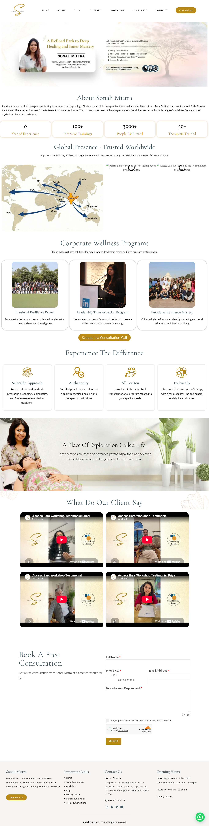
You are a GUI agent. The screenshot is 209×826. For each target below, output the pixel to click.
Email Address (159, 670)
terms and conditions (160, 720)
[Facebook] (112, 807)
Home (45, 10)
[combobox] (111, 675)
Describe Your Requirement (124, 688)
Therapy (95, 10)
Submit (113, 741)
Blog (77, 10)
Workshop (118, 10)
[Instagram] (107, 807)
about (61, 10)
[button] (78, 10)
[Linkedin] (116, 807)
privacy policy (138, 720)
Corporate (140, 10)
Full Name (113, 657)
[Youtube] (121, 807)
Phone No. (113, 670)
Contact (161, 10)
